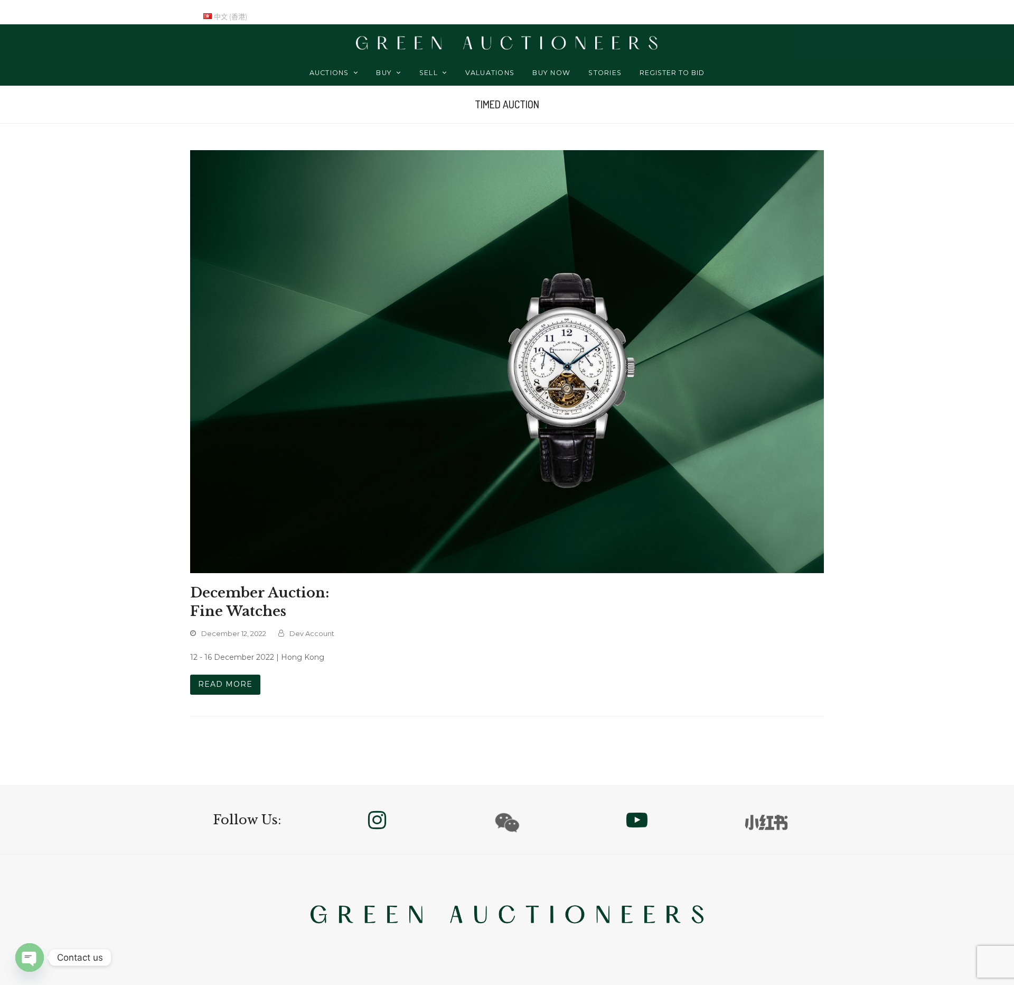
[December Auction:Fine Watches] (507, 358)
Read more (225, 684)
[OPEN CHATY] (29, 957)
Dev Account (311, 633)
